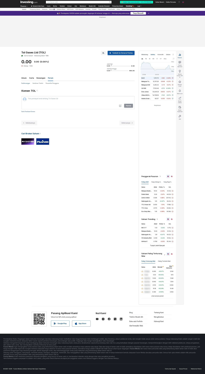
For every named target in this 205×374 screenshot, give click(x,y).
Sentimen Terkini (38, 83)
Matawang (144, 54)
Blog (131, 312)
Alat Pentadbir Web (136, 326)
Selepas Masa (61, 9)
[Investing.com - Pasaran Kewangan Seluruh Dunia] (28, 2)
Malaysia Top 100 (146, 81)
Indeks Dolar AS (146, 98)
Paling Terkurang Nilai (148, 261)
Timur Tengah (102, 9)
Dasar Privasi (183, 369)
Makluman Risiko (196, 369)
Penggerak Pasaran (149, 176)
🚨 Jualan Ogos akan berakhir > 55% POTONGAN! (136, 2)
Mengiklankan (159, 317)
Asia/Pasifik (111, 9)
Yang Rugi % (167, 182)
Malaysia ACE (145, 85)
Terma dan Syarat (170, 369)
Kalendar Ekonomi (104, 6)
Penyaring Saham (117, 6)
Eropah (94, 9)
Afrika (118, 9)
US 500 (143, 88)
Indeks (153, 54)
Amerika (88, 9)
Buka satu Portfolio (136, 321)
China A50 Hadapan (147, 95)
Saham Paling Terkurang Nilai (151, 254)
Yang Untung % (156, 182)
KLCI (142, 78)
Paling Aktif (145, 182)
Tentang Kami (159, 312)
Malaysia (44, 9)
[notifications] (179, 2)
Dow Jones (145, 92)
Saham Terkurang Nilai (128, 9)
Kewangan (41, 78)
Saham (24, 9)
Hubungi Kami (159, 321)
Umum (24, 78)
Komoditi (160, 54)
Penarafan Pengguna (52, 83)
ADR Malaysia (79, 9)
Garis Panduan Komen (28, 111)
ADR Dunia (70, 9)
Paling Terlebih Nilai (164, 261)
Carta (31, 78)
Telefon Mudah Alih (136, 317)
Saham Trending (148, 219)
